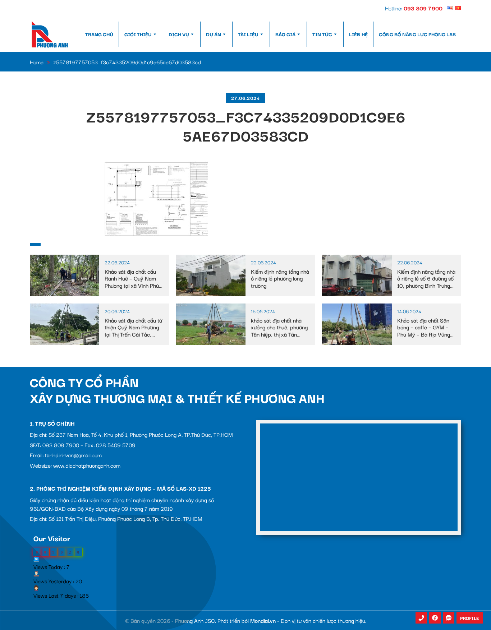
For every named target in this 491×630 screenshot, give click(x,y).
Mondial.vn (263, 620)
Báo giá (285, 34)
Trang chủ (99, 34)
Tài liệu (248, 34)
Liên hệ (358, 34)
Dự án (213, 34)
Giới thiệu (138, 34)
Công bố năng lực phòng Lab (417, 34)
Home (36, 61)
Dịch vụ (179, 34)
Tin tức (322, 34)
